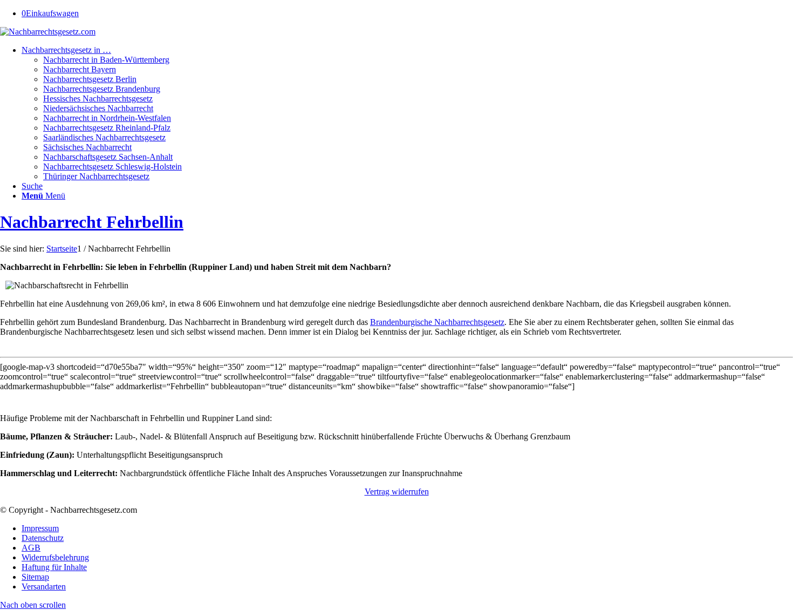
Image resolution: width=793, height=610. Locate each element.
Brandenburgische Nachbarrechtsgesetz (437, 322)
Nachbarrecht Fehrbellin (91, 222)
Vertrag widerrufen (397, 491)
